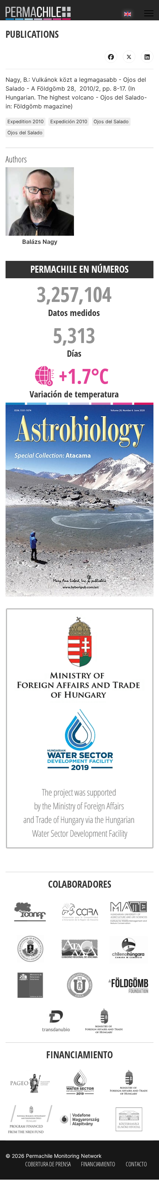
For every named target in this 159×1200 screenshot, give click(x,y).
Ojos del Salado (111, 121)
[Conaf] (30, 912)
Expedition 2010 (25, 121)
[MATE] (128, 912)
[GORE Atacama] (79, 948)
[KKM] (104, 1021)
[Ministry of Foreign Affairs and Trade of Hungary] (79, 728)
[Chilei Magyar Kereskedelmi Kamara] (128, 948)
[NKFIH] (30, 1119)
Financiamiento (98, 1164)
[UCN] (79, 985)
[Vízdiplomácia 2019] (79, 1083)
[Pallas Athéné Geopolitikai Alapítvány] (30, 1083)
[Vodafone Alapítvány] (79, 1119)
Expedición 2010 (68, 121)
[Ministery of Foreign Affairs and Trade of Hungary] (128, 1083)
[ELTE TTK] (30, 948)
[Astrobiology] (79, 500)
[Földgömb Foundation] (128, 985)
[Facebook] (111, 56)
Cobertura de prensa (48, 1164)
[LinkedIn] (147, 56)
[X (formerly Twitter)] (129, 56)
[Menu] (148, 13)
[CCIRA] (79, 912)
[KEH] (128, 1119)
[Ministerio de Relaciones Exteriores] (30, 985)
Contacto (136, 1164)
